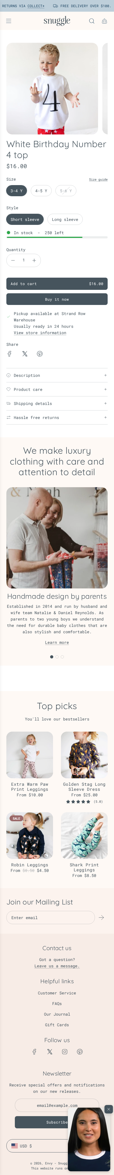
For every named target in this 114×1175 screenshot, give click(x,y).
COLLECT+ (32, 5)
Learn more (57, 642)
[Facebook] (34, 1051)
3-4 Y (17, 190)
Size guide (98, 179)
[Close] (108, 1109)
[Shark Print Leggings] (84, 835)
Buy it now (57, 299)
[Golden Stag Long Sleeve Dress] (84, 755)
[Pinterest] (79, 1051)
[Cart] (104, 21)
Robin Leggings (29, 864)
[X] (49, 1051)
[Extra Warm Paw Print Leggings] (29, 755)
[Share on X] (24, 354)
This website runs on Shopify (57, 1168)
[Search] (91, 21)
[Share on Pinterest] (39, 354)
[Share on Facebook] (9, 354)
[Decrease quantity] (13, 260)
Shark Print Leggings (84, 867)
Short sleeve (25, 219)
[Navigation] (8, 21)
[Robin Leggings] (29, 835)
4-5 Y (41, 190)
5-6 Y (66, 190)
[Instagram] (64, 1051)
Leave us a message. (57, 965)
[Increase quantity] (34, 260)
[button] (89, 1139)
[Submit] (101, 917)
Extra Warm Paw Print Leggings (29, 786)
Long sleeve (65, 219)
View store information (40, 332)
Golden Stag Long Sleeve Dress (84, 786)
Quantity (15, 249)
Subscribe (57, 1122)
